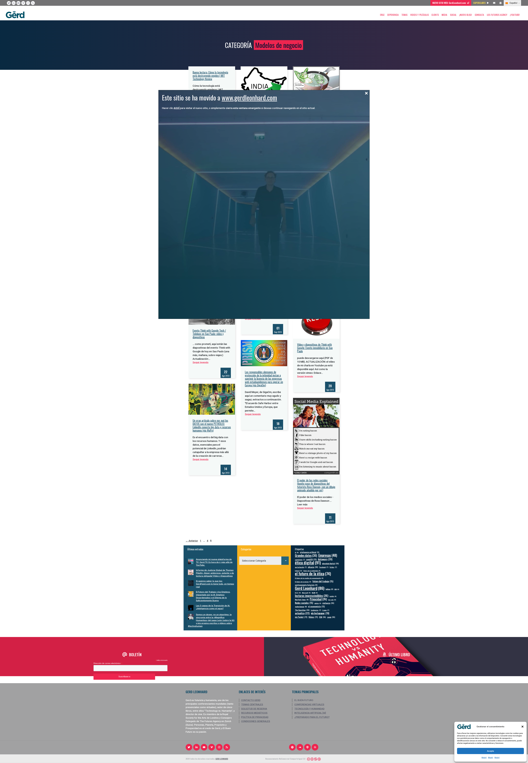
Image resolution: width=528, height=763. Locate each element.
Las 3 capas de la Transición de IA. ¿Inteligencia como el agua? (213, 607)
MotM (315, 593)
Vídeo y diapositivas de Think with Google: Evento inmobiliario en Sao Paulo (315, 347)
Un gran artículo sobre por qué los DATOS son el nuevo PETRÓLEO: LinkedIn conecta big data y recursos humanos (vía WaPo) (212, 425)
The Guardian (302, 610)
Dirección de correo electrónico (108, 663)
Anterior (192, 540)
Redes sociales (304, 603)
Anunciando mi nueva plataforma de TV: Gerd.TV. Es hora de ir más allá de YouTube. (214, 562)
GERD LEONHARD (221, 758)
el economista (316, 606)
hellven (329, 589)
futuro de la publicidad (311, 571)
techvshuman (301, 606)
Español (513, 3)
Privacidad (318, 599)
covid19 (311, 559)
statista (317, 603)
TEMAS (405, 14)
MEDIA (444, 14)
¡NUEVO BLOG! (465, 14)
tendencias (316, 610)
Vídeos (313, 617)
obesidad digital (330, 563)
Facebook (323, 567)
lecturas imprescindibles (311, 596)
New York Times (302, 599)
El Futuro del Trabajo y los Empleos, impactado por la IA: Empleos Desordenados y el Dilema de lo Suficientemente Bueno (213, 596)
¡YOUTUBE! (515, 14)
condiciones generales (255, 721)
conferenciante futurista (306, 585)
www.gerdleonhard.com (249, 97)
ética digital (308, 562)
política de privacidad (254, 717)
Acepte (490, 751)
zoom (331, 617)
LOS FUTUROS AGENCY (497, 14)
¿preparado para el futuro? (312, 717)
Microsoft (306, 593)
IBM (336, 589)
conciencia (300, 559)
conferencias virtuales (309, 704)
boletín (333, 596)
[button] (522, 726)
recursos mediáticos (254, 712)
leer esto (332, 600)
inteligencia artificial (309, 552)
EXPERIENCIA (393, 14)
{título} (484, 758)
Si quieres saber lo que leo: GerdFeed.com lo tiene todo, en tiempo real (215, 584)
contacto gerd (250, 700)
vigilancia (328, 603)
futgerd (298, 571)
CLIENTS (435, 14)
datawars (325, 559)
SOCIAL (453, 14)
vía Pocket (301, 617)
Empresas (327, 555)
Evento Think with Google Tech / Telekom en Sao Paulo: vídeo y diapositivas (209, 333)
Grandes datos (306, 555)
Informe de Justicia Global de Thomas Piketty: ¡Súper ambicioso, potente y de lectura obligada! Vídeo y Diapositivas (215, 573)
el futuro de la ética (313, 573)
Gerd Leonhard (309, 588)
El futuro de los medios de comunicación (309, 578)
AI (297, 552)
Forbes (333, 567)
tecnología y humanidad (309, 708)
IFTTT (298, 593)
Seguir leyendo (200, 362)
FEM (322, 617)
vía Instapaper (320, 613)
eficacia (313, 567)
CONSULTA (479, 14)
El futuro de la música (303, 582)
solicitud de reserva (254, 708)
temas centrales (252, 704)
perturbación (301, 567)
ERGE (382, 14)
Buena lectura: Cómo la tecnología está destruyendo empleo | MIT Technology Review (210, 75)
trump (325, 610)
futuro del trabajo (322, 581)
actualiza (302, 613)
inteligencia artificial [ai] (310, 712)
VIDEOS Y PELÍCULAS (419, 14)
